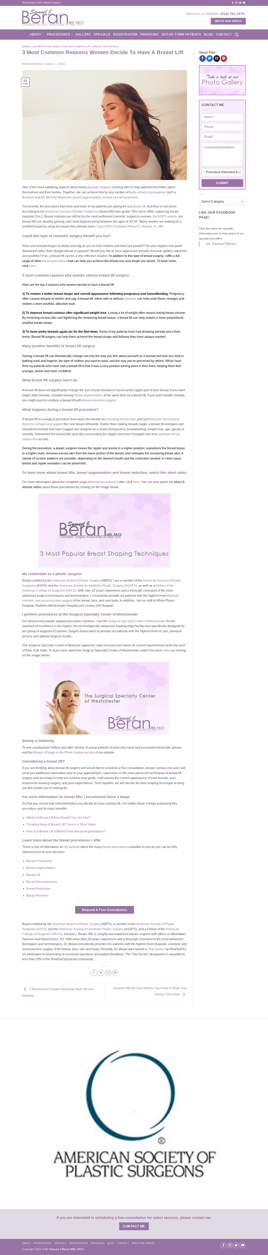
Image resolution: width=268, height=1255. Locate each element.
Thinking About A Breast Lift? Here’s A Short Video (61, 824)
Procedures (58, 34)
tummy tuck (111, 197)
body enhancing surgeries (147, 192)
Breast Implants (64, 46)
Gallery (83, 34)
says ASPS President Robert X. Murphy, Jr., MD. (130, 226)
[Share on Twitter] (101, 973)
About (35, 34)
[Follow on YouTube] (244, 3)
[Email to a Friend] (108, 973)
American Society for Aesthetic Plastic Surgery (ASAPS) (98, 585)
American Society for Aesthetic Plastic (85, 929)
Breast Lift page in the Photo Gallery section (64, 752)
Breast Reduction (38, 888)
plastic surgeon (100, 187)
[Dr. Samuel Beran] (53, 17)
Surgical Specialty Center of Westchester (136, 621)
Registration (125, 34)
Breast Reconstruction (41, 881)
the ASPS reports (165, 216)
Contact (224, 34)
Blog (208, 34)
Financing (149, 34)
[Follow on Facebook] (233, 3)
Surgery (117, 929)
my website (72, 847)
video (166, 650)
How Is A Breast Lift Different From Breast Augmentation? (65, 831)
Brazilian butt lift (33, 197)
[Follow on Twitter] (240, 3)
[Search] (236, 34)
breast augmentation (87, 197)
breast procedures (115, 847)
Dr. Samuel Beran (221, 244)
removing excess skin (121, 419)
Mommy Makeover (58, 197)
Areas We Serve (143, 1243)
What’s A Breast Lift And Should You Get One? (58, 817)
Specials (102, 34)
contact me (164, 768)
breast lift (139, 206)
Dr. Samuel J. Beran (53, 64)
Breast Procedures (106, 46)
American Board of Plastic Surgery (76, 580)
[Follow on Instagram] (236, 3)
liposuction (130, 197)
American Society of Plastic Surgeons (71, 211)
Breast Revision (37, 895)
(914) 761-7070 (232, 14)
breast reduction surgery (99, 400)
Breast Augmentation (36, 46)
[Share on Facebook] (94, 973)
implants (130, 298)
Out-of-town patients (181, 34)
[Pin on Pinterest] (115, 973)
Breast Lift (83, 46)
